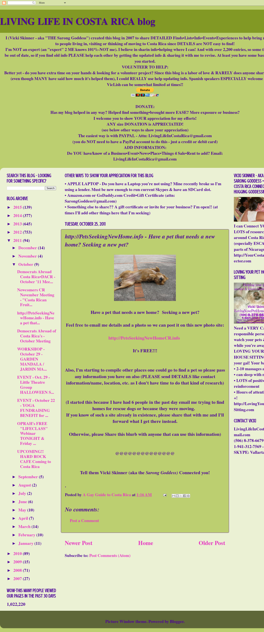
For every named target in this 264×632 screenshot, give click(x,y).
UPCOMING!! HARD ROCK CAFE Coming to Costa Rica (34, 458)
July (22, 493)
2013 (18, 224)
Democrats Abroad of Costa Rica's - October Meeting (36, 336)
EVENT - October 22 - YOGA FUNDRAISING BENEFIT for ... (36, 407)
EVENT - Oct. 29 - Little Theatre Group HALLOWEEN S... (35, 384)
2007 (18, 578)
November (28, 256)
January (26, 543)
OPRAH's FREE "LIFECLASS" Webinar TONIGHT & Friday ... (32, 433)
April (23, 518)
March (25, 526)
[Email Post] (164, 495)
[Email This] (173, 496)
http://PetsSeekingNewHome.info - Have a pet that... (36, 318)
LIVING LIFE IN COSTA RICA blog (77, 21)
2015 (18, 207)
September (28, 477)
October (26, 264)
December (28, 248)
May (22, 510)
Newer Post (78, 542)
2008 (18, 570)
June (23, 501)
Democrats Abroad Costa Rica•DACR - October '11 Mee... (36, 277)
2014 (18, 215)
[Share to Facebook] (185, 496)
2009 (18, 562)
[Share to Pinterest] (188, 496)
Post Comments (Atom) (109, 555)
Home (145, 542)
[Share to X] (181, 496)
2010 (18, 553)
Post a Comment (84, 520)
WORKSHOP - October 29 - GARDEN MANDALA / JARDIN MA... (32, 359)
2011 (18, 240)
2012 (18, 232)
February (27, 535)
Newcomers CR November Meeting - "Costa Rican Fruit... (35, 297)
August (25, 485)
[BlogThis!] (177, 496)
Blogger (177, 621)
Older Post (212, 542)
